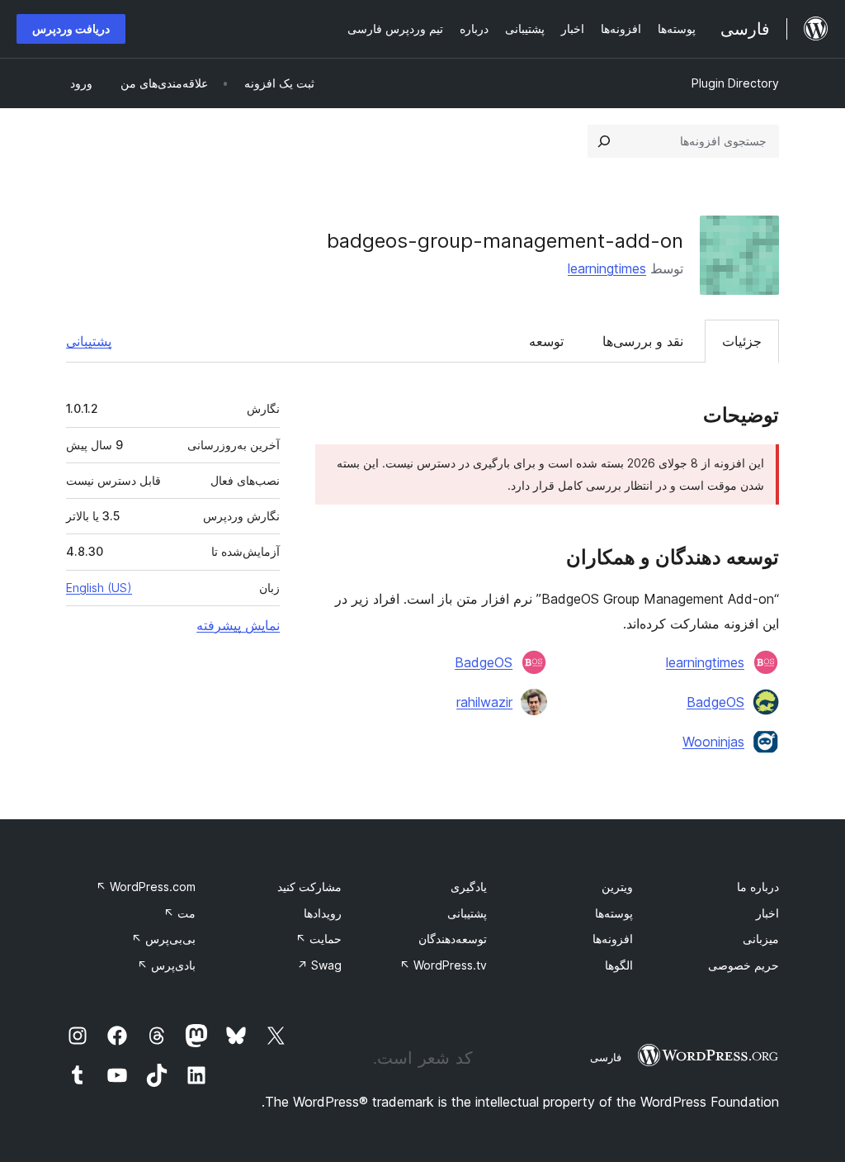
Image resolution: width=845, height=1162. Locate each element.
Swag (319, 965)
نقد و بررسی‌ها (642, 341)
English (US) (99, 588)
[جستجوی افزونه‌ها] (604, 141)
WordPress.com (146, 887)
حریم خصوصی (743, 965)
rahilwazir (484, 702)
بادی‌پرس (166, 965)
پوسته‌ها (614, 913)
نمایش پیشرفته (238, 625)
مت (179, 913)
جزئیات (742, 341)
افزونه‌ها (612, 939)
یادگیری (469, 887)
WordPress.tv (443, 965)
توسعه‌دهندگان (452, 939)
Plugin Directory (735, 83)
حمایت (318, 939)
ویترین (617, 887)
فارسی (605, 1057)
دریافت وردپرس (71, 28)
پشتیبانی (88, 341)
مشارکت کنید (309, 887)
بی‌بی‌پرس (163, 939)
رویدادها (323, 913)
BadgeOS (483, 662)
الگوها (619, 965)
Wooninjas (713, 741)
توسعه (546, 341)
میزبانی (761, 939)
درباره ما (758, 887)
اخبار (767, 913)
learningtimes (607, 268)
